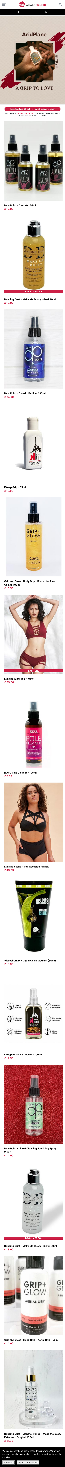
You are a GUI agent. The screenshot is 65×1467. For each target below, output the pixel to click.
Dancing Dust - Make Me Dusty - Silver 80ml (30, 1245)
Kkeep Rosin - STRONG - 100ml (23, 1054)
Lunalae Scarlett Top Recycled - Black (26, 866)
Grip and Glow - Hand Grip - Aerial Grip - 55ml (31, 1339)
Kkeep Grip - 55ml (15, 487)
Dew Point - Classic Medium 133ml (25, 393)
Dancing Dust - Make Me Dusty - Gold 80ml (30, 299)
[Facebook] (18, 12)
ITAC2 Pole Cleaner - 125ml (20, 772)
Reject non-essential (28, 1462)
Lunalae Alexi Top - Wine (19, 678)
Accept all (8, 1462)
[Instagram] (46, 12)
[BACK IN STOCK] (33, 254)
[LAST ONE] (33, 634)
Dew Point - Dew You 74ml (20, 205)
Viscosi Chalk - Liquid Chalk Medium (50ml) (30, 960)
